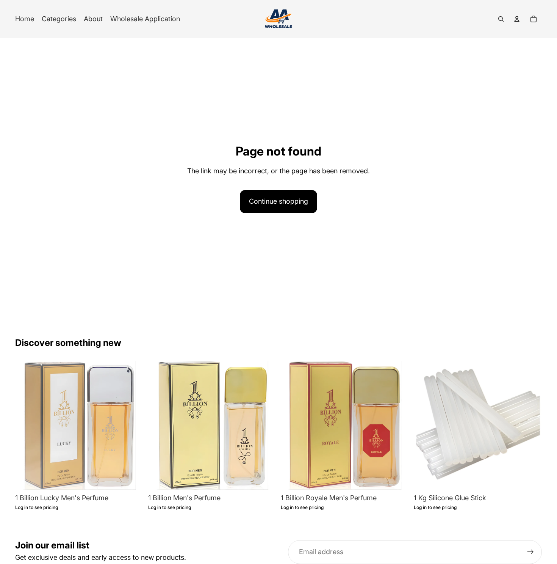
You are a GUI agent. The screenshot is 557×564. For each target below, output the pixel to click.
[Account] (516, 19)
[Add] (132, 478)
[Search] (501, 19)
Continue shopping (278, 201)
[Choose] (530, 478)
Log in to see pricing (36, 507)
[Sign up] (530, 552)
